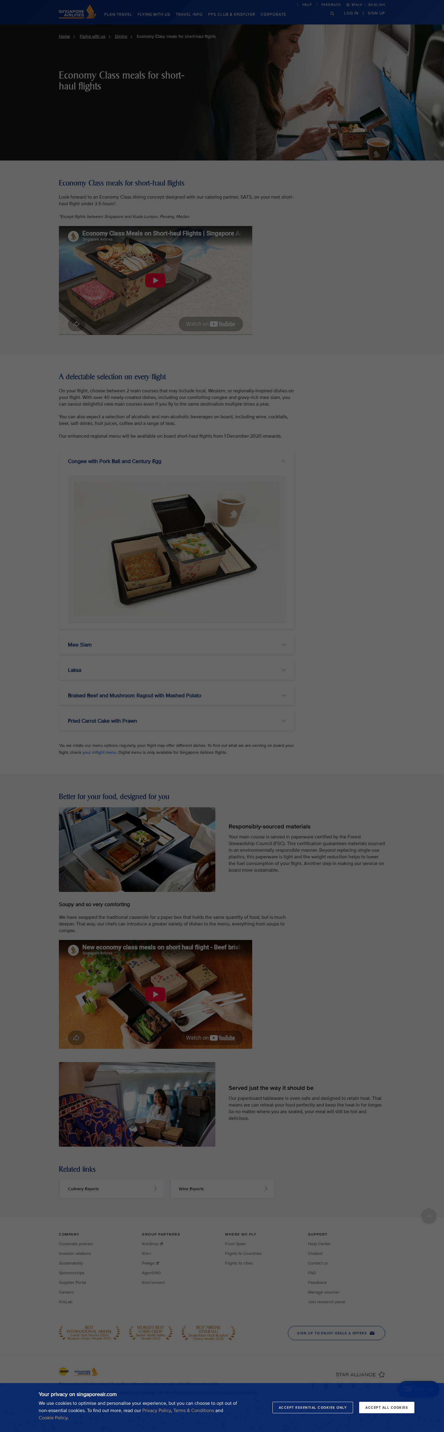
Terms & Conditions (193, 1411)
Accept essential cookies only (313, 1407)
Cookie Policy (53, 1418)
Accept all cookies (386, 1407)
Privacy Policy (156, 1411)
